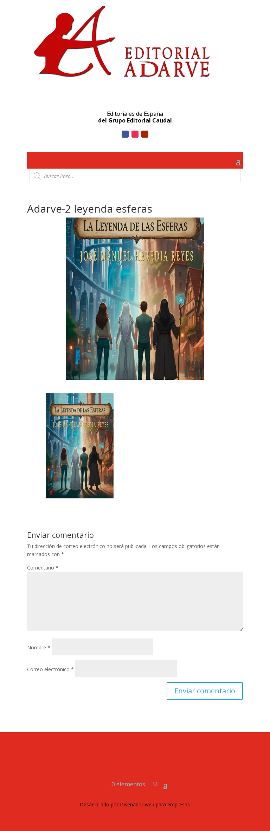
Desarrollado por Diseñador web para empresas (135, 804)
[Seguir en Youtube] (144, 134)
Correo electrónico (50, 669)
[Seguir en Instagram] (135, 134)
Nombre (38, 647)
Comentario (42, 567)
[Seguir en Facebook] (125, 134)
